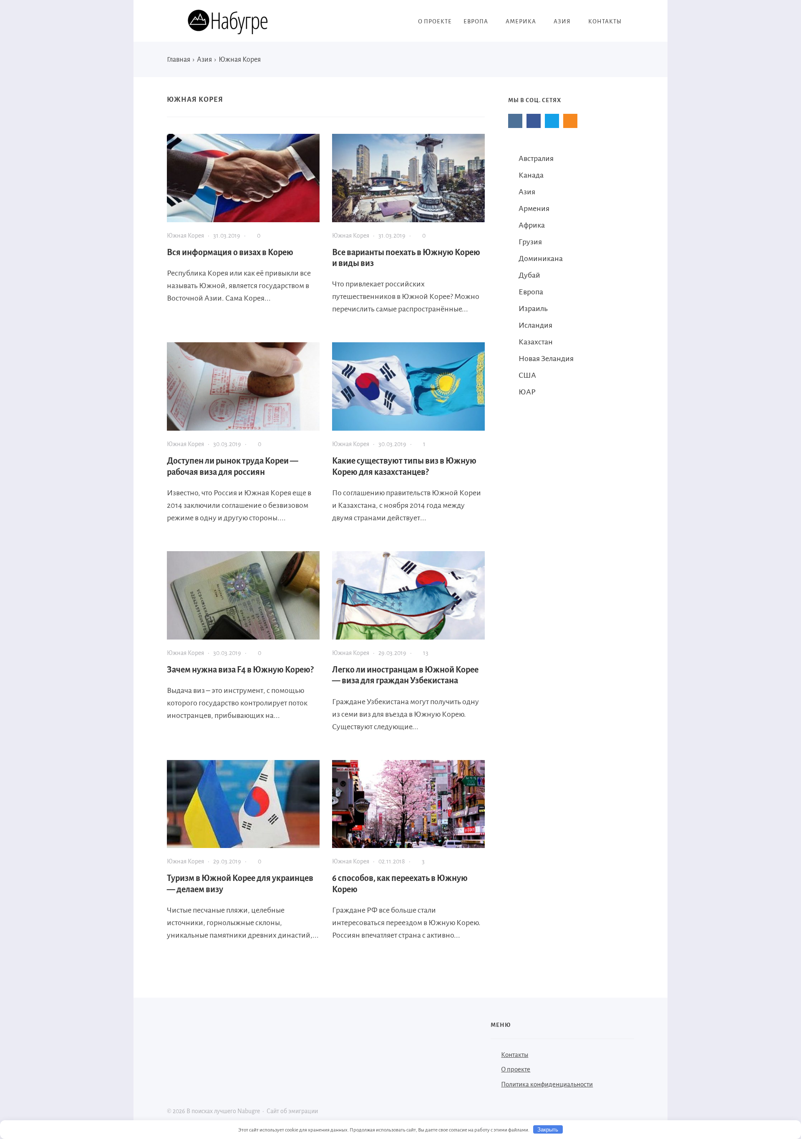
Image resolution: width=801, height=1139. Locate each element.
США (527, 375)
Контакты (514, 1054)
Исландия (535, 325)
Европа (531, 292)
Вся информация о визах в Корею (230, 252)
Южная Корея (185, 235)
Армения (534, 208)
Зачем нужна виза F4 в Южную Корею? (240, 669)
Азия (527, 192)
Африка (532, 225)
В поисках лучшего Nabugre (229, 21)
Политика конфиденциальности (547, 1084)
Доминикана (541, 258)
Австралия (536, 158)
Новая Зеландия (546, 358)
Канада (531, 175)
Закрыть (547, 1129)
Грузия (530, 242)
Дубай (529, 275)
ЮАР (527, 392)
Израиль (533, 308)
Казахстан (536, 342)
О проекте (515, 1069)
